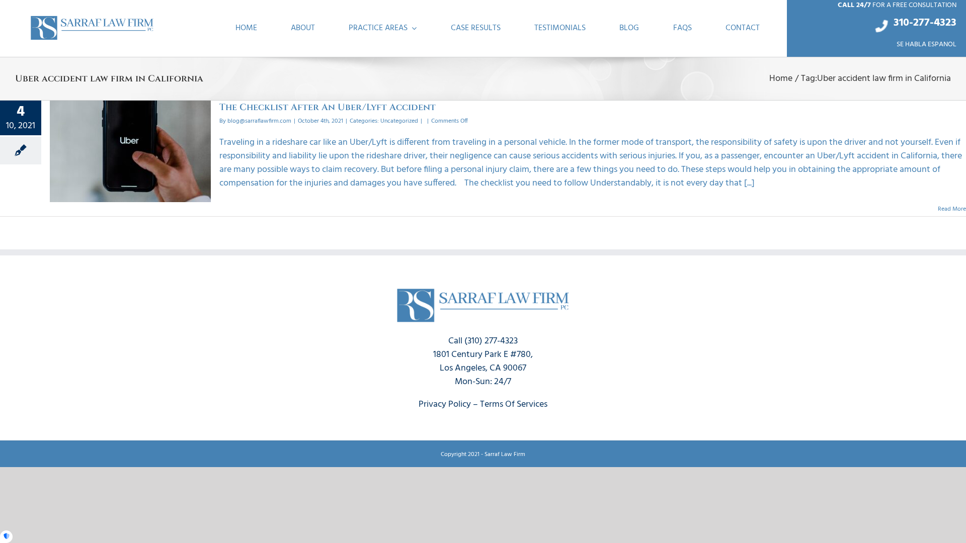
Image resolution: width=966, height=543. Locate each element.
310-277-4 (917, 23)
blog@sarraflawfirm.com (259, 121)
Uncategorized (399, 121)
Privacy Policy (445, 404)
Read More (952, 209)
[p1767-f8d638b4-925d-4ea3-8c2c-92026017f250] (92, 18)
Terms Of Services (513, 404)
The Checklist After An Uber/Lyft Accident (327, 107)
